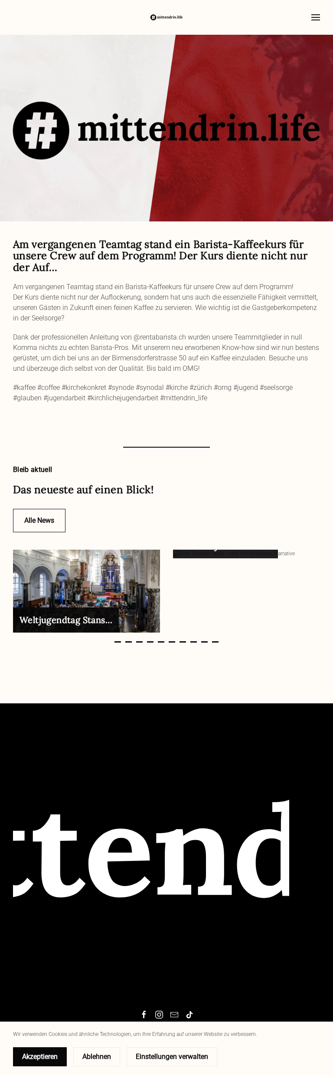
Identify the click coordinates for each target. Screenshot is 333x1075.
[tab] (117, 642)
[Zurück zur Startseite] (166, 17)
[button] (315, 17)
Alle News (39, 520)
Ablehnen (96, 1056)
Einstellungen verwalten (172, 1056)
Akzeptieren (40, 1056)
